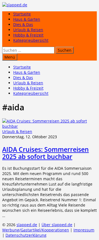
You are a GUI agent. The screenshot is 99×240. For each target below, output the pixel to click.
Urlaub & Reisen (28, 29)
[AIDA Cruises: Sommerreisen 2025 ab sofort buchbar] (49, 126)
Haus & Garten (26, 19)
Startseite (22, 14)
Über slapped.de (57, 224)
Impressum (83, 230)
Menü (9, 57)
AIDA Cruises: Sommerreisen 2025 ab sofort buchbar (45, 153)
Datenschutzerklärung (26, 235)
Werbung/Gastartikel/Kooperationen (35, 230)
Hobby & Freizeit (28, 35)
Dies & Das (23, 24)
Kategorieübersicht (30, 40)
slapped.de (26, 224)
